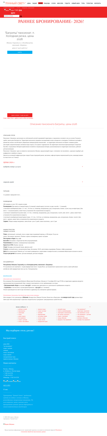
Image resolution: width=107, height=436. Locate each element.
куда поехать (80, 316)
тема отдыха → (22, 307)
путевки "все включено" (83, 319)
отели (19, 314)
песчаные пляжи (42, 316)
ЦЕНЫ (29, 3)
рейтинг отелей (22, 309)
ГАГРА (40, 3)
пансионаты (21, 311)
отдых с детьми (22, 319)
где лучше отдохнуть (63, 314)
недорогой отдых (43, 321)
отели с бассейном (23, 321)
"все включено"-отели (83, 312)
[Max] (6, 10)
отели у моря (41, 318)
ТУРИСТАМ (89, 3)
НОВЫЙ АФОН (76, 3)
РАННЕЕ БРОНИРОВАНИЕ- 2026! (51, 21)
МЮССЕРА (60, 3)
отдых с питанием (63, 316)
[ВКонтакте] (10, 381)
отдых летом (41, 319)
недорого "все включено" (64, 319)
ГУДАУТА (67, 3)
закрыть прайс (8, 182)
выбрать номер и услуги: (12, 166)
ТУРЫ (83, 3)
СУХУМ (53, 3)
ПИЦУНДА (47, 3)
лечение (40, 312)
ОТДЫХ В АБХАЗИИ (8, 7)
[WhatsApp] (11, 10)
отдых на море (42, 311)
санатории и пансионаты (64, 312)
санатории (21, 312)
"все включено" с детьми (84, 314)
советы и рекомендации (64, 311)
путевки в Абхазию (82, 318)
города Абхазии (62, 318)
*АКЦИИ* (34, 3)
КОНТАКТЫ (97, 3)
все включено (22, 318)
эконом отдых (42, 309)
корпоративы (41, 314)
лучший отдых (62, 309)
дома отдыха (21, 316)
